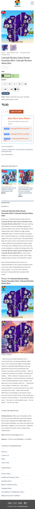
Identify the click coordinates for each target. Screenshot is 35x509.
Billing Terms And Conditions (10, 495)
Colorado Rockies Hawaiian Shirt (24, 149)
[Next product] (3, 67)
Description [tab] (5, 202)
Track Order (5, 462)
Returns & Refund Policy (9, 484)
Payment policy (6, 481)
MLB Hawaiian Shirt (12, 52)
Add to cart (16, 111)
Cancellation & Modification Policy (12, 492)
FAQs (3, 459)
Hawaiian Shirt (11, 149)
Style (3, 71)
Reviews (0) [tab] (5, 206)
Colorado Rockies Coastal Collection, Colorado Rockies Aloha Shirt (8, 189)
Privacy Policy (6, 473)
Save (4, 12)
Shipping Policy (6, 488)
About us (4, 451)
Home (3, 52)
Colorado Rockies (8, 154)
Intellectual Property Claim (10, 477)
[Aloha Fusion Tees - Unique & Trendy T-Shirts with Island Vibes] (17, 3)
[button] (2, 3)
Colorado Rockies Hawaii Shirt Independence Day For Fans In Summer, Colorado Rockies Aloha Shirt (25, 191)
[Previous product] (6, 67)
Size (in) (3, 79)
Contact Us (5, 455)
